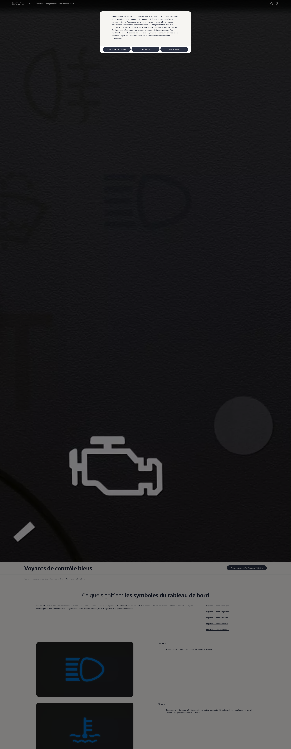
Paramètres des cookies (116, 49)
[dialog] (145, 374)
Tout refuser (145, 49)
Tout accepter (174, 49)
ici (122, 38)
